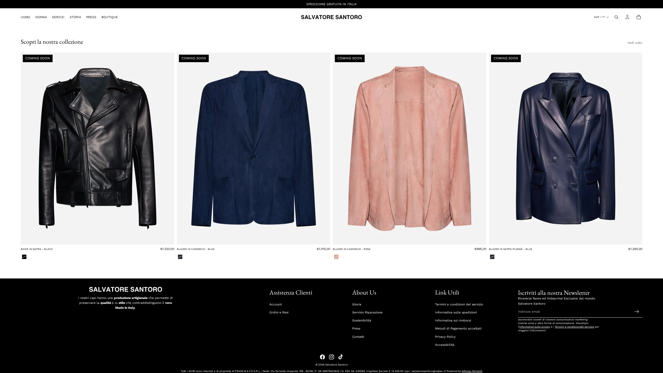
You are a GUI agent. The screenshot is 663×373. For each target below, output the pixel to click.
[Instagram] (331, 357)
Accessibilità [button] (444, 345)
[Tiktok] (340, 357)
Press (356, 328)
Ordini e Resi (279, 312)
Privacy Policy (445, 337)
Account (275, 304)
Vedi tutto (635, 43)
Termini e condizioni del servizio (459, 304)
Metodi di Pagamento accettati (458, 328)
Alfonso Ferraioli (472, 371)
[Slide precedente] (28, 148)
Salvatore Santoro (336, 364)
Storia (356, 304)
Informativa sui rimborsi (453, 320)
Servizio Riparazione (367, 312)
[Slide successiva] (166, 148)
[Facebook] (322, 357)
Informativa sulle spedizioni (456, 312)
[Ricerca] (616, 17)
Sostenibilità (361, 320)
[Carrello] (638, 17)
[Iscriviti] (636, 311)
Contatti (358, 337)
